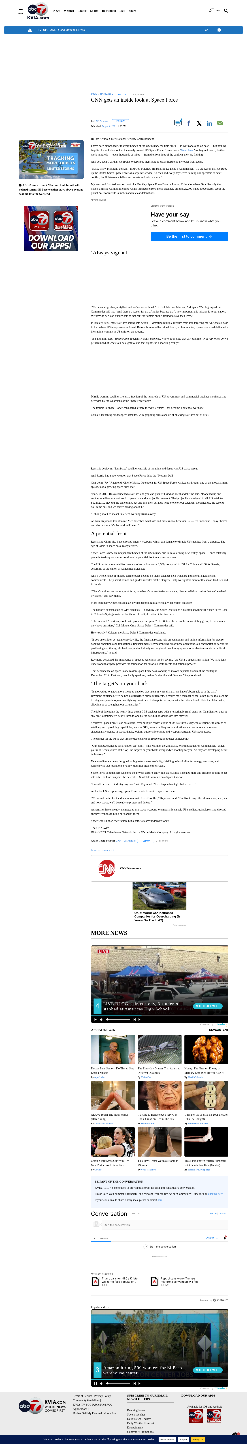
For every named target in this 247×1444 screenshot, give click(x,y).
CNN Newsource (102, 121)
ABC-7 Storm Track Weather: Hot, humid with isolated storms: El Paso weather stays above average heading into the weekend (51, 189)
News (56, 10)
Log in (213, 1214)
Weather (69, 10)
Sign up (222, 1214)
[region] (159, 1257)
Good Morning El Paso (71, 29)
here (159, 1199)
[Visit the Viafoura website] (220, 1300)
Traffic (82, 10)
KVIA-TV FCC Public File (89, 1404)
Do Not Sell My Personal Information (94, 1413)
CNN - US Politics (125, 840)
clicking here (215, 1193)
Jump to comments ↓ (102, 850)
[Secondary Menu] (23, 10)
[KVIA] (38, 11)
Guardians (187, 150)
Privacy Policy (102, 1395)
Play (122, 10)
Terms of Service (82, 1395)
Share (132, 10)
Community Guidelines (86, 1400)
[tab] (101, 1238)
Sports (94, 10)
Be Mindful (109, 10)
